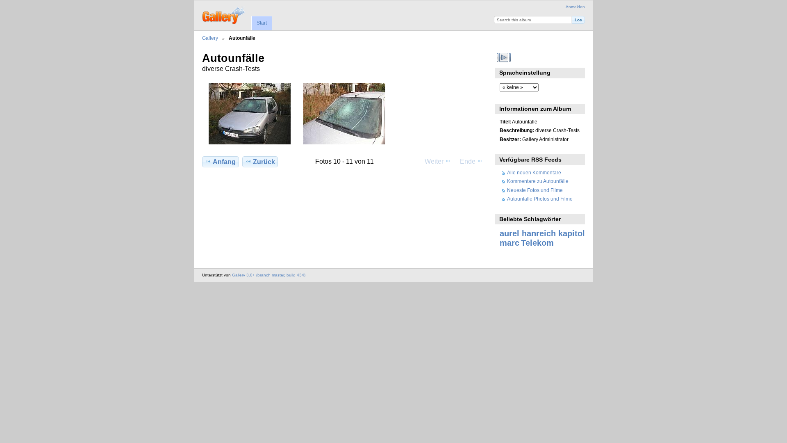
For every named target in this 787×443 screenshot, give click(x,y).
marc (509, 242)
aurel (509, 233)
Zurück (264, 161)
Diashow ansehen (504, 57)
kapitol (571, 233)
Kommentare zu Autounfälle (538, 181)
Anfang (224, 161)
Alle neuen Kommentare (534, 172)
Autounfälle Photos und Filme (540, 198)
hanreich (539, 233)
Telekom (537, 242)
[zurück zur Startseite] (224, 14)
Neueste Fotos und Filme (535, 190)
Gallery (210, 38)
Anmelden (575, 7)
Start (262, 23)
